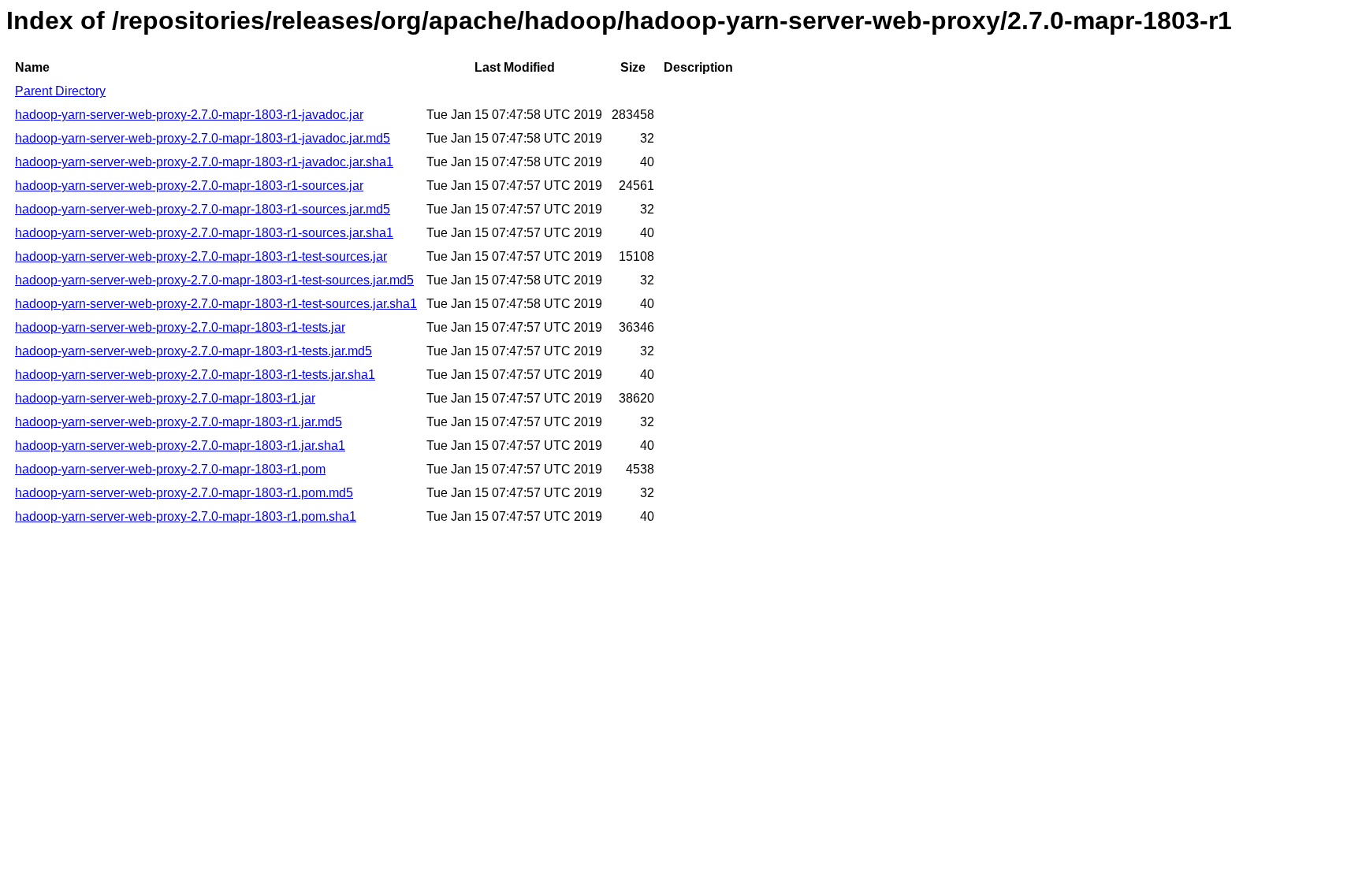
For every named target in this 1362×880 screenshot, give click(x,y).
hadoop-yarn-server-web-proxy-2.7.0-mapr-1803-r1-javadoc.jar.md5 (202, 138)
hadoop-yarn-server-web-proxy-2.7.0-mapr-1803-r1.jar (165, 398)
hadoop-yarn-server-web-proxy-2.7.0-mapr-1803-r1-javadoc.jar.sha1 (204, 162)
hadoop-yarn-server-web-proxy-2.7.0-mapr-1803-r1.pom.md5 (184, 492)
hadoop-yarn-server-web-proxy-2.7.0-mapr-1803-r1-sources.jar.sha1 (204, 232)
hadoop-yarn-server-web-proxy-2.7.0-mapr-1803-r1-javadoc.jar (189, 114)
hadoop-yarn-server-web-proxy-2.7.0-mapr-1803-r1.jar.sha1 (180, 445)
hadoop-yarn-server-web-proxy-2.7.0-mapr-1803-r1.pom (170, 469)
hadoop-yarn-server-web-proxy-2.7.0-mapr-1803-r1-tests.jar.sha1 (195, 374)
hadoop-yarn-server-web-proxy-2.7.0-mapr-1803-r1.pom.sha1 (185, 516)
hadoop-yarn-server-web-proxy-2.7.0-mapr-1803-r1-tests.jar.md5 (193, 351)
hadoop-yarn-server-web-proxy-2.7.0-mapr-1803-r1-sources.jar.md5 (202, 209)
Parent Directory (60, 91)
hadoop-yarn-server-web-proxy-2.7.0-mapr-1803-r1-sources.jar (189, 185)
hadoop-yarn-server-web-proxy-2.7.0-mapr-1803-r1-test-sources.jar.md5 (214, 280)
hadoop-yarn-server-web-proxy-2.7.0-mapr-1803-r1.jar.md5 (178, 422)
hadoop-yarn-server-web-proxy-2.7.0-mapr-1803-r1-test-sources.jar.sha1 (216, 303)
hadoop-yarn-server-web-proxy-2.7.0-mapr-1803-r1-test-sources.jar (201, 256)
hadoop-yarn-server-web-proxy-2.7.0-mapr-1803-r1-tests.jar (180, 327)
